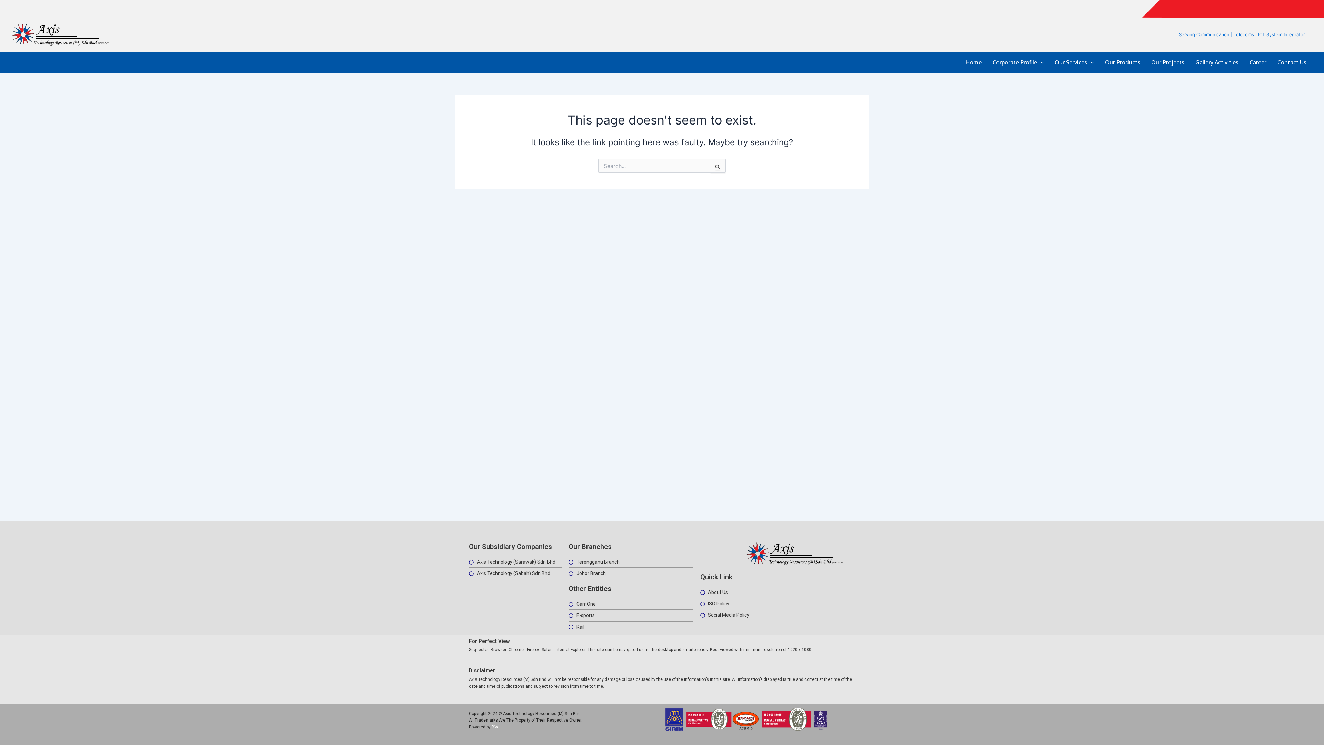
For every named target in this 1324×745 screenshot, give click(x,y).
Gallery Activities (1216, 62)
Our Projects (1167, 62)
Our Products (1122, 62)
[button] (1040, 62)
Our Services (1071, 62)
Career (1258, 62)
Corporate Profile (1015, 62)
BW (495, 727)
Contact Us (1291, 62)
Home (973, 62)
